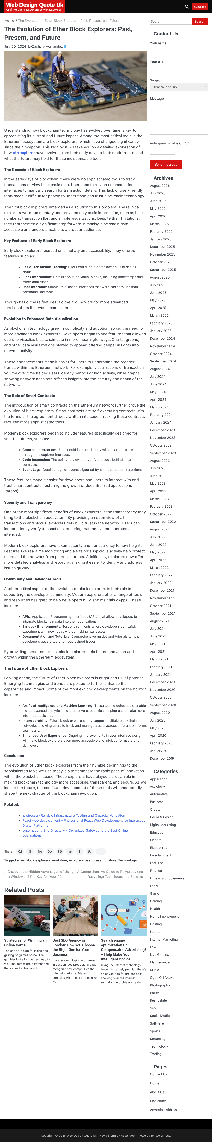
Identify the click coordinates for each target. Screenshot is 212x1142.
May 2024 (158, 392)
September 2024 (163, 361)
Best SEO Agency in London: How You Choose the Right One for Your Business (74, 947)
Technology (127, 860)
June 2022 (158, 545)
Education (157, 832)
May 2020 (158, 728)
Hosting (156, 924)
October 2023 (161, 445)
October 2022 (161, 514)
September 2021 (162, 613)
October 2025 (160, 262)
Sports (155, 1031)
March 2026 (159, 224)
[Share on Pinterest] (60, 851)
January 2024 (160, 422)
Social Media (160, 1016)
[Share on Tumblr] (80, 851)
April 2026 (158, 216)
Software (157, 1023)
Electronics (158, 848)
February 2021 (161, 667)
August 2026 (160, 186)
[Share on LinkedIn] (40, 851)
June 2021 (158, 636)
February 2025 (161, 323)
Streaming (158, 1039)
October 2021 (160, 606)
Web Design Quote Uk (82, 1135)
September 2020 (163, 705)
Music (154, 970)
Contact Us (158, 1074)
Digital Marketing (163, 825)
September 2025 (163, 270)
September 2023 (163, 453)
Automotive (159, 794)
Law (153, 947)
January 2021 (160, 675)
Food (154, 886)
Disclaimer (158, 1101)
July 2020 (157, 720)
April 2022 (158, 560)
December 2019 (162, 759)
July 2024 (157, 377)
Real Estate (158, 1000)
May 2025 (157, 300)
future (111, 860)
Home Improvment (164, 916)
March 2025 (159, 315)
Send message (166, 164)
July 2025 (157, 285)
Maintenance (160, 962)
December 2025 (162, 247)
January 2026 (160, 239)
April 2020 (158, 736)
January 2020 (160, 751)
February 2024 (161, 415)
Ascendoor (128, 1135)
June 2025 (158, 293)
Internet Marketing (164, 939)
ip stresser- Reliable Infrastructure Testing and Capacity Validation (73, 815)
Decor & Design (161, 817)
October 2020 (161, 697)
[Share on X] (30, 851)
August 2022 (160, 529)
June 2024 (158, 384)
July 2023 (157, 468)
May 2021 (157, 644)
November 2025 (162, 254)
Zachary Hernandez (47, 46)
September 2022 (163, 522)
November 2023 (162, 438)
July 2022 (157, 537)
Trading (156, 1054)
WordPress (162, 1135)
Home (154, 1083)
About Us (157, 1092)
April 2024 (158, 400)
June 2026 (158, 201)
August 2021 (159, 621)
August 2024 (160, 369)
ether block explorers (33, 860)
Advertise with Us (163, 1110)
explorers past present (87, 860)
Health (155, 909)
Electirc (155, 840)
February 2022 (161, 575)
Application (158, 779)
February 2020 (161, 743)
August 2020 (160, 713)
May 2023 (158, 484)
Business (156, 802)
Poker (154, 993)
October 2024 (161, 354)
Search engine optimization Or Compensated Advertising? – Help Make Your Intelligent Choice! (123, 950)
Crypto (155, 809)
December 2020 (162, 682)
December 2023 (162, 430)
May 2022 (158, 552)
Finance (156, 871)
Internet (155, 932)
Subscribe (200, 6)
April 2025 (158, 308)
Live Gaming (159, 955)
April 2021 (157, 652)
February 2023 (161, 507)
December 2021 (162, 590)
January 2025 (160, 331)
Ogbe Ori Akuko (162, 978)
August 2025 (160, 277)
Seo (153, 1008)
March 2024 (159, 407)
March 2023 (159, 499)
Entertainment (160, 855)
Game (154, 893)
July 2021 (157, 629)
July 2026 (157, 193)
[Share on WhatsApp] (50, 851)
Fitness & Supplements (167, 878)
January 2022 (160, 583)
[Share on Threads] (90, 851)
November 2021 (162, 598)
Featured (156, 863)
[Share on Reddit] (70, 851)
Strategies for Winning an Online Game (25, 942)
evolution (59, 860)
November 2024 (162, 346)
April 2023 (158, 491)
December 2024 (162, 338)
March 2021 (159, 659)
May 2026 (158, 209)
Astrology (157, 786)
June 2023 (158, 476)
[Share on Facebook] (20, 851)
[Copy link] (101, 851)
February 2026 (161, 232)
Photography (160, 985)
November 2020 (162, 690)
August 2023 (160, 461)
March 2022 (159, 568)
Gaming (156, 901)
